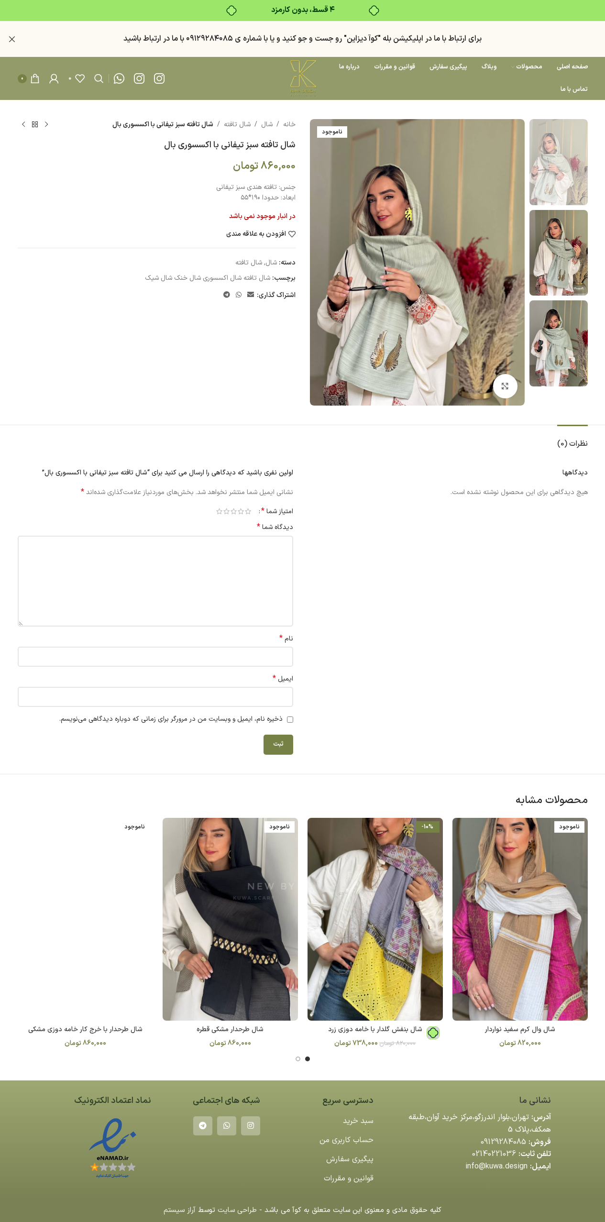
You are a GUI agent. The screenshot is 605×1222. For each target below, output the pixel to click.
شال (267, 125)
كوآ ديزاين (362, 38)
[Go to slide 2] (298, 1059)
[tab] (572, 439)
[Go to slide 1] (307, 1059)
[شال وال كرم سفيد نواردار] (520, 919)
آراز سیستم (180, 1210)
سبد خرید (358, 1121)
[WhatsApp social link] (238, 295)
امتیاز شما (277, 511)
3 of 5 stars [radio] (233, 511)
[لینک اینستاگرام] (250, 1125)
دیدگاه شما (275, 527)
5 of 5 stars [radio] (219, 511)
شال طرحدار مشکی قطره (230, 1029)
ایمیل (283, 679)
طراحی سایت (237, 1210)
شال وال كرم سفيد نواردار (520, 1029)
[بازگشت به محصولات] (35, 125)
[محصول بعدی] (23, 125)
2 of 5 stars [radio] (240, 511)
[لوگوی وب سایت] (302, 78)
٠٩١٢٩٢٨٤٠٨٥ (209, 38)
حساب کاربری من (346, 1140)
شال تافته (237, 125)
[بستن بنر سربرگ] (12, 39)
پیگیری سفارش (350, 1159)
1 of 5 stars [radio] (248, 511)
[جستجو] (99, 78)
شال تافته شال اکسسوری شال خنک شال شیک (207, 278)
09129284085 (503, 1142)
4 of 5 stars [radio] (226, 511)
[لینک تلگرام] (226, 295)
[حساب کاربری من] (54, 78)
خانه (289, 125)
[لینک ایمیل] (250, 295)
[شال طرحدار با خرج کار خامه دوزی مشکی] (85, 919)
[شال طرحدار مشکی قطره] (230, 919)
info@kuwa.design (496, 1166)
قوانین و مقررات (349, 1178)
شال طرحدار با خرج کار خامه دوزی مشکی (85, 1029)
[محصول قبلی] (46, 125)
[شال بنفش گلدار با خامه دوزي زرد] (375, 919)
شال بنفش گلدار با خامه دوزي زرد (375, 1029)
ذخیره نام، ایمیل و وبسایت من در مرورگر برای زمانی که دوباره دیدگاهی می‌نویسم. (171, 719)
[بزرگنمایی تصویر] (505, 386)
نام (286, 639)
